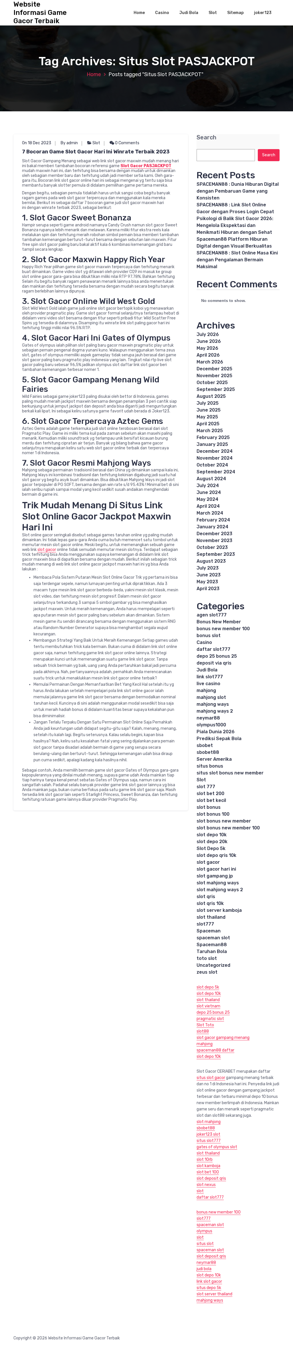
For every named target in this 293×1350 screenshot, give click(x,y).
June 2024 (209, 492)
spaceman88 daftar (215, 1050)
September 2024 (216, 472)
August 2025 (211, 396)
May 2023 (207, 581)
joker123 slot (208, 1134)
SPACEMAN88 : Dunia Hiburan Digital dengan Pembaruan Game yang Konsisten (238, 191)
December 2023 (214, 533)
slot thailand (211, 917)
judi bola (204, 1268)
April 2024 (208, 506)
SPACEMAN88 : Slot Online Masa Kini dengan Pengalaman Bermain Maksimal (237, 259)
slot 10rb (205, 1159)
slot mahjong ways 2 (220, 889)
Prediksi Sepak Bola (219, 738)
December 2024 (215, 451)
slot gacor (46, 549)
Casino (162, 12)
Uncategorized (213, 965)
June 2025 (209, 410)
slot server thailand (214, 1294)
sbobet (205, 745)
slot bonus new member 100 (228, 828)
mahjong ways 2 (215, 711)
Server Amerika (214, 759)
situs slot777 (209, 1140)
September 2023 (216, 554)
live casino (208, 683)
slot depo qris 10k (216, 855)
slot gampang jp (215, 876)
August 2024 (211, 478)
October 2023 (212, 547)
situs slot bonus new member (230, 773)
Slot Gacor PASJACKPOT (145, 165)
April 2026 (208, 355)
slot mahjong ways (218, 882)
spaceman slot (213, 937)
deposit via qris (214, 663)
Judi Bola (188, 12)
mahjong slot (211, 697)
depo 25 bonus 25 (217, 656)
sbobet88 (208, 752)
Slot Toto (205, 1025)
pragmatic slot (210, 1018)
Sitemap (235, 12)
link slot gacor (209, 1281)
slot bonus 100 (213, 814)
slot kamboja (208, 1165)
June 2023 (209, 575)
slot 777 (206, 786)
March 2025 (210, 430)
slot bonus (209, 807)
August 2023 (211, 561)
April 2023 (208, 588)
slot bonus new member (224, 821)
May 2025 (207, 417)
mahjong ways (213, 704)
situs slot (205, 1243)
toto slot (207, 958)
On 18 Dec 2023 (36, 143)
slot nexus (206, 1184)
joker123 (263, 12)
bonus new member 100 (223, 628)
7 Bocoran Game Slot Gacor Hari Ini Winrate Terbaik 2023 (96, 152)
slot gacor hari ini (216, 869)
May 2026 (207, 348)
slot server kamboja (219, 910)
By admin (69, 143)
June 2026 (209, 341)
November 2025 (214, 375)
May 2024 (207, 499)
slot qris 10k (210, 903)
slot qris (206, 896)
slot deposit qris (211, 1178)
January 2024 (212, 526)
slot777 (205, 924)
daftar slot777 (213, 649)
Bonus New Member (219, 621)
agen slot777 (212, 615)
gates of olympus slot (217, 1147)
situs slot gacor (211, 1077)
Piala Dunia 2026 (216, 731)
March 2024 (210, 513)
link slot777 (210, 676)
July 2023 (208, 568)
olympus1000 (211, 725)
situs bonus (210, 766)
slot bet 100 (208, 1172)
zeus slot (207, 972)
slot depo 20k (212, 841)
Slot (213, 12)
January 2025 (212, 444)
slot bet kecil (211, 800)
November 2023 (214, 540)
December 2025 (214, 368)
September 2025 (216, 389)
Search (206, 137)
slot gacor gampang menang (223, 1037)
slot (200, 1191)
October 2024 (212, 465)
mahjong (206, 690)
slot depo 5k (208, 987)
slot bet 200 (210, 793)
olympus (204, 1231)
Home (139, 12)
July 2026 (208, 334)
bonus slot (209, 635)
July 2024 (208, 485)
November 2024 (215, 458)
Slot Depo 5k (211, 848)
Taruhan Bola (212, 951)
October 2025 (212, 382)
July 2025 (208, 403)
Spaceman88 (212, 944)
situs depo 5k (209, 1287)
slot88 (203, 1031)
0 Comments (126, 143)
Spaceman (209, 931)
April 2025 (208, 423)
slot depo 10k (212, 834)
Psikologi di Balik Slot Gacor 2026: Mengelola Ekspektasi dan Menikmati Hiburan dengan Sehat (235, 225)
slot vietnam (208, 1006)
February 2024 (213, 520)
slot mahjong (209, 1121)
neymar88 (208, 718)
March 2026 (210, 362)
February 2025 (213, 437)
